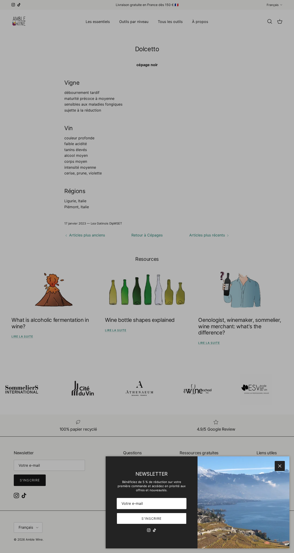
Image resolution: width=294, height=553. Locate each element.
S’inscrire (151, 518)
